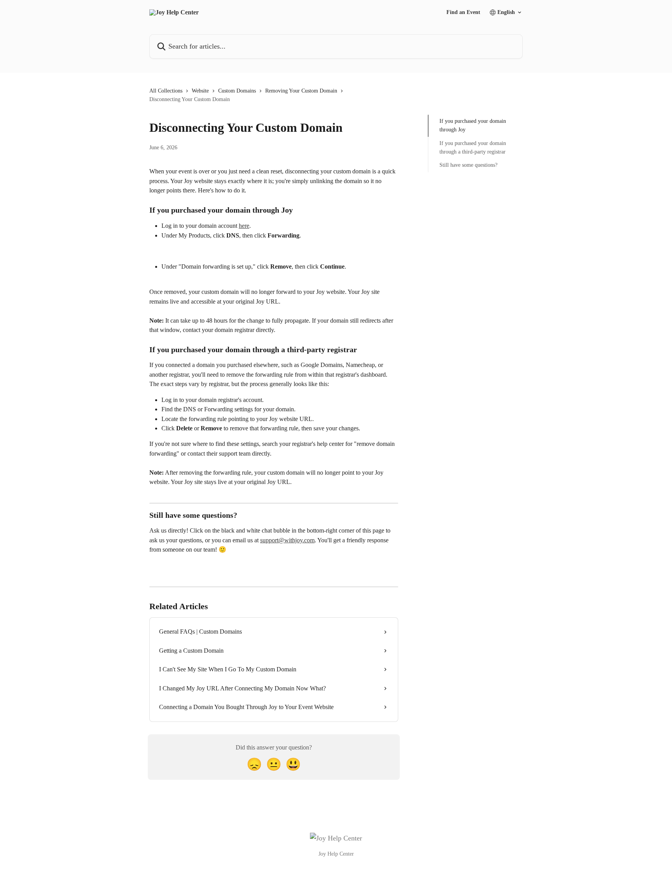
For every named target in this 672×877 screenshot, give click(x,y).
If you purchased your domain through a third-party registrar (472, 147)
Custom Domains (237, 91)
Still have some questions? (468, 165)
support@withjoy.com (287, 540)
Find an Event (463, 12)
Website (200, 91)
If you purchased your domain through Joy (472, 125)
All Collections (165, 91)
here (244, 225)
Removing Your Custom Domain (301, 91)
